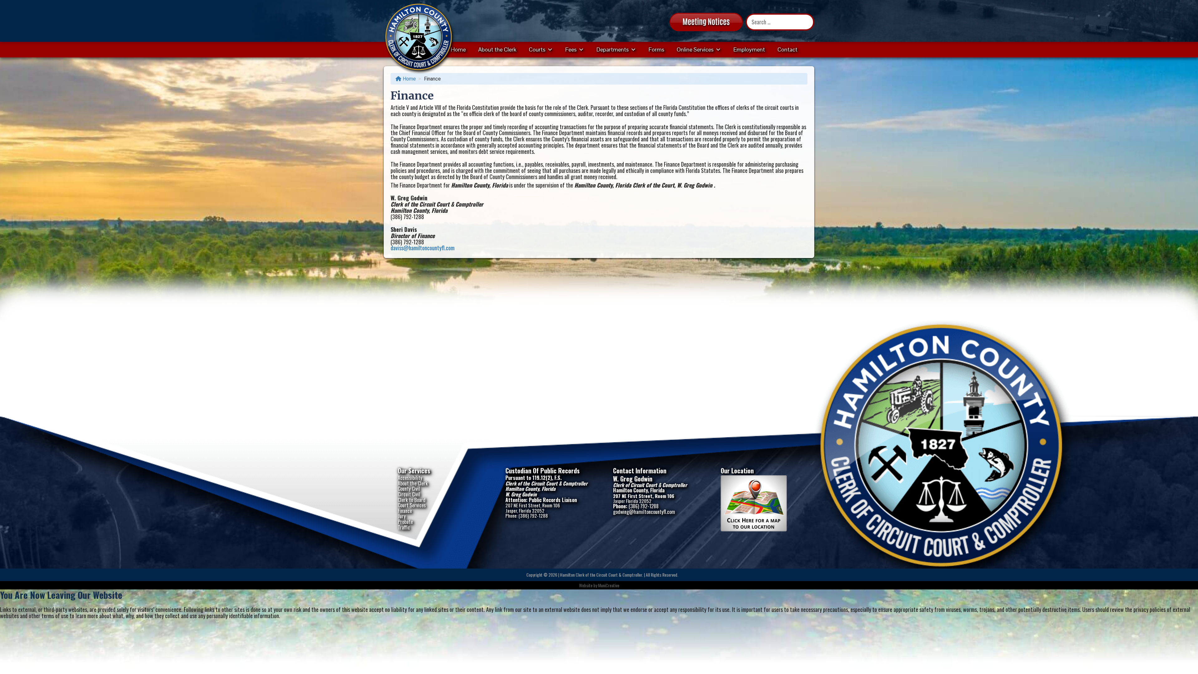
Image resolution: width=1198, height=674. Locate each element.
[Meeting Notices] (706, 21)
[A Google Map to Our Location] (754, 529)
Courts (537, 49)
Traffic (404, 527)
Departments (613, 49)
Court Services (412, 505)
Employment (749, 49)
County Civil (409, 488)
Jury (402, 516)
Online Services (695, 49)
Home (458, 49)
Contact (787, 49)
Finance (405, 511)
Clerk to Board (412, 500)
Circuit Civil (409, 494)
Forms (656, 49)
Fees (571, 49)
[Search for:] (780, 22)
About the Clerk (497, 49)
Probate (405, 521)
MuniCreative (608, 585)
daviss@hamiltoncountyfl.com (423, 248)
